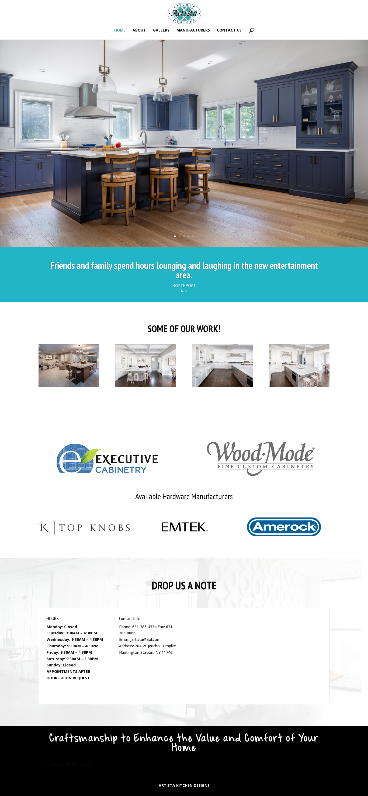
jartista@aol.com (145, 639)
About (139, 30)
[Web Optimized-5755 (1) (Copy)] (222, 385)
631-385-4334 (144, 626)
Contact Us (229, 30)
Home (120, 30)
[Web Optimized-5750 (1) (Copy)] (299, 385)
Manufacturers (193, 30)
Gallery (161, 30)
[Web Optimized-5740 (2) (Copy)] (145, 385)
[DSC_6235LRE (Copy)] (69, 385)
